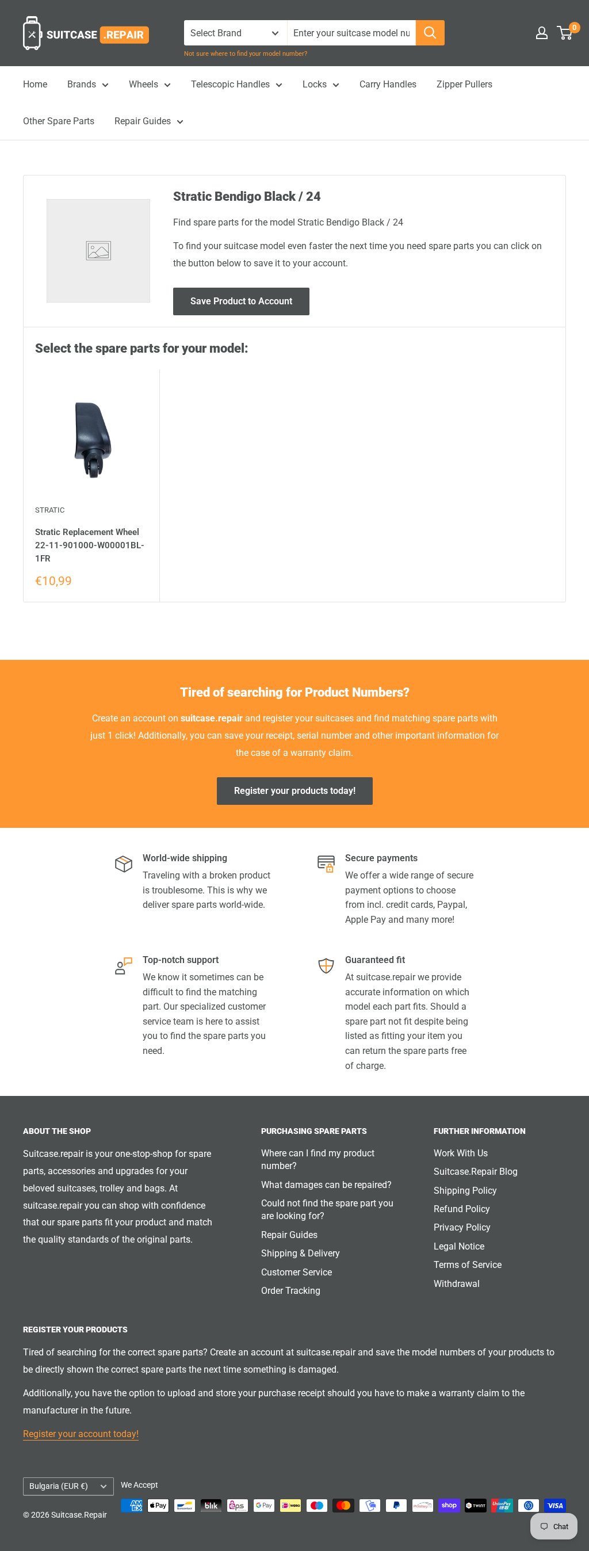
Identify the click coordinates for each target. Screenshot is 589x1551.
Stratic (49, 510)
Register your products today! (294, 790)
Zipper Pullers (464, 84)
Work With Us (461, 1153)
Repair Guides (142, 121)
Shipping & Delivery (300, 1253)
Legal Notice (459, 1246)
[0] (565, 33)
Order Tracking (290, 1290)
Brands (81, 84)
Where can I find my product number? (317, 1159)
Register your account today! (81, 1433)
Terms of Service (468, 1264)
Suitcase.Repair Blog (476, 1171)
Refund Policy (462, 1209)
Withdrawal (457, 1283)
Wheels (143, 84)
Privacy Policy (462, 1227)
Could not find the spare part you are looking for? (327, 1209)
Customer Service (296, 1272)
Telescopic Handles (230, 84)
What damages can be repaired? (326, 1184)
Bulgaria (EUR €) (58, 1486)
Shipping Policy (465, 1190)
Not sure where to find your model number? (245, 54)
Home (35, 84)
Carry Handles (387, 84)
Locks (315, 84)
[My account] (542, 32)
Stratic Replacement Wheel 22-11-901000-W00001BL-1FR (89, 545)
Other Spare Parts (58, 121)
